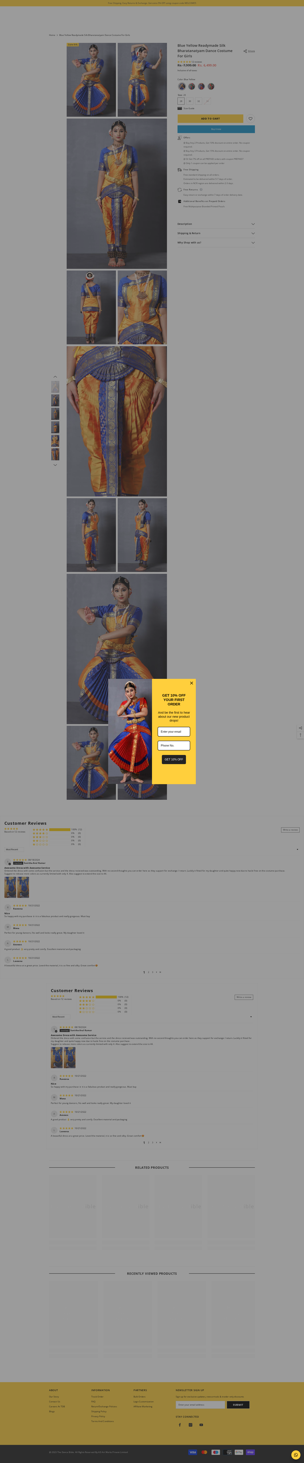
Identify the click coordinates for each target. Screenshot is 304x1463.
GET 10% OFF (174, 759)
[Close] (191, 683)
